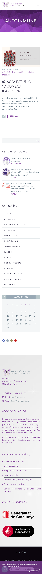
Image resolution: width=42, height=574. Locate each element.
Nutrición (9, 268)
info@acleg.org (18, 397)
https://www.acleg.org (19, 401)
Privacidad (33, 560)
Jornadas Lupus (12, 246)
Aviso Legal (9, 560)
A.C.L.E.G (6, 72)
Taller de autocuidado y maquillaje (21, 159)
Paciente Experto (13, 279)
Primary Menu (38, 4)
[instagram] (11, 341)
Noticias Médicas (12, 263)
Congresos (9, 219)
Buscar (37, 141)
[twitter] (7, 341)
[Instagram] (22, 552)
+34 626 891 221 (20, 393)
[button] (3, 116)
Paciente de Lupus (13, 274)
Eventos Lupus (11, 230)
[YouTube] (25, 552)
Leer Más (14, 116)
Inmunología (10, 236)
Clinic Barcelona (11, 466)
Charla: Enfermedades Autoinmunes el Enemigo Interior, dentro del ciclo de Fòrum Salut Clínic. (23, 187)
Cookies (21, 560)
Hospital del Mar (11, 475)
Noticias (8, 257)
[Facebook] (17, 552)
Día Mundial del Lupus (15, 225)
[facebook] (3, 341)
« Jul (4, 297)
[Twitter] (19, 552)
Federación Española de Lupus (18, 480)
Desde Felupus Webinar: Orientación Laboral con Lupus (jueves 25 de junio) (25, 172)
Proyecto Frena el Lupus (14, 461)
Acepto (34, 570)
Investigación (18, 72)
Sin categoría (11, 285)
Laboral (8, 252)
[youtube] (15, 341)
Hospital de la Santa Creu (15, 471)
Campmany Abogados (14, 484)
